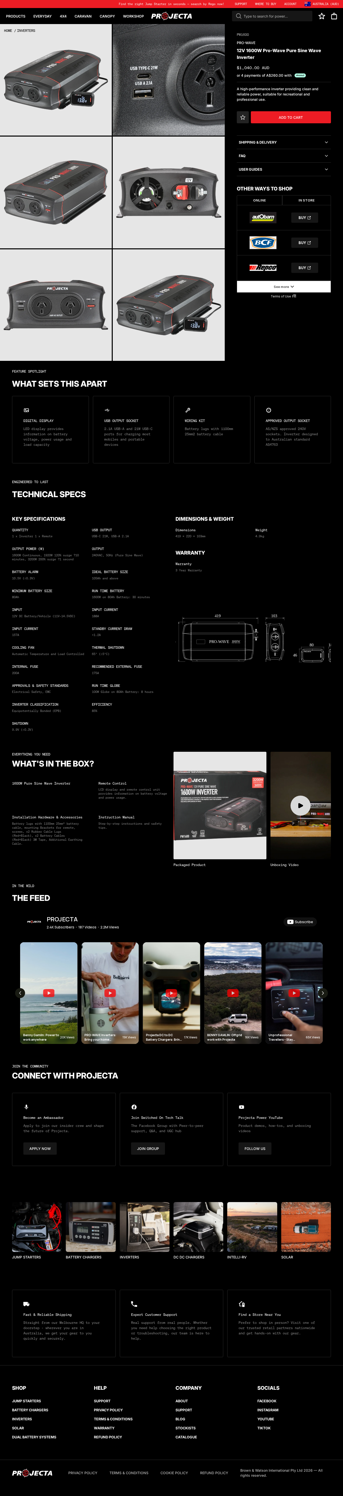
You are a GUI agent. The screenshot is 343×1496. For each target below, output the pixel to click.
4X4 (63, 16)
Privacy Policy (108, 1410)
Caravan (83, 16)
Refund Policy (108, 1437)
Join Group (148, 1148)
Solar (18, 1428)
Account (290, 4)
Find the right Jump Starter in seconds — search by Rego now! (171, 4)
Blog (180, 1419)
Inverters (26, 30)
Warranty (104, 1428)
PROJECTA (62, 919)
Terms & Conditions (113, 1419)
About (182, 1401)
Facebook (266, 1401)
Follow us (255, 1148)
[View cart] (334, 16)
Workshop (133, 16)
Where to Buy (265, 4)
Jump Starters (26, 1401)
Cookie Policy (174, 1473)
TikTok (264, 1428)
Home (8, 30)
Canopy (107, 16)
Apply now (40, 1148)
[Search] (239, 16)
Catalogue (186, 1437)
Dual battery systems (34, 1437)
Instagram (267, 1410)
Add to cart (291, 117)
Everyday (42, 16)
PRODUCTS (15, 16)
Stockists (186, 1428)
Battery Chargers (30, 1410)
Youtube (265, 1419)
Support (102, 1401)
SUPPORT (241, 4)
